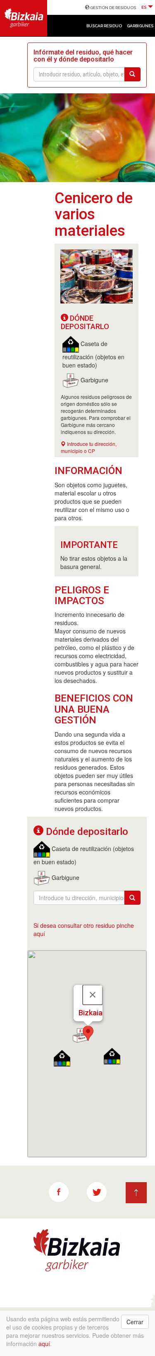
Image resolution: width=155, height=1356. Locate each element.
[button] (88, 1033)
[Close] (93, 995)
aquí (44, 1343)
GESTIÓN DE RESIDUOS (112, 7)
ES (144, 7)
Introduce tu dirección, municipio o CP (89, 447)
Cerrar (134, 1322)
